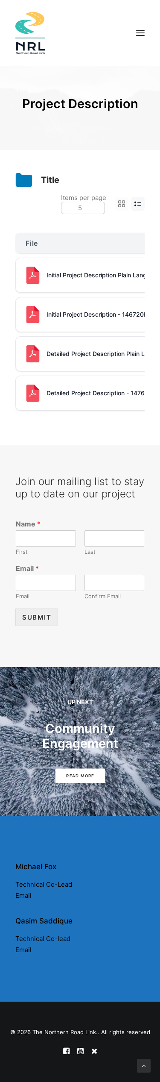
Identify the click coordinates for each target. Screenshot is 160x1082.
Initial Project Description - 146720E (97, 314)
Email (27, 568)
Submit (36, 617)
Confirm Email (102, 596)
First (22, 551)
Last (90, 551)
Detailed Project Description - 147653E (101, 393)
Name (28, 524)
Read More (80, 776)
